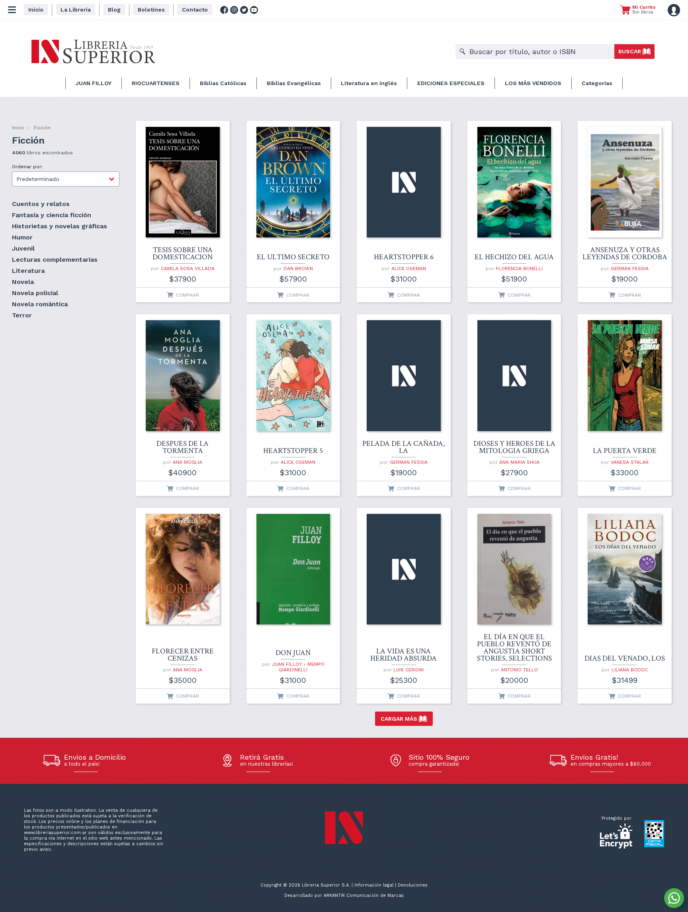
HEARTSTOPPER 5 (293, 451)
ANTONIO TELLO (519, 670)
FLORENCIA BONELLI (519, 268)
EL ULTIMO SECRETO (293, 257)
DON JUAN (293, 653)
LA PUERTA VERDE (625, 451)
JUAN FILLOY (93, 83)
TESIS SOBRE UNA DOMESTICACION (182, 254)
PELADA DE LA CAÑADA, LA (403, 447)
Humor (22, 237)
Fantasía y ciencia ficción (51, 215)
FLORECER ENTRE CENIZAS (183, 655)
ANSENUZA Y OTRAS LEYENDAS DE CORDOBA (624, 254)
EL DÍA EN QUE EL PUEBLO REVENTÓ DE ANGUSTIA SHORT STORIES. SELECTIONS (514, 648)
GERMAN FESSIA (630, 268)
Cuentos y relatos (41, 204)
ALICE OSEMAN (408, 268)
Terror (22, 315)
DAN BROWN (298, 268)
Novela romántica (40, 304)
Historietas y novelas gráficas (59, 226)
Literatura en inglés (369, 83)
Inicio (18, 127)
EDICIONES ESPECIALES (451, 83)
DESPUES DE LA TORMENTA (182, 447)
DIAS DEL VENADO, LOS (624, 658)
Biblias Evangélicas (294, 83)
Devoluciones (413, 885)
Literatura (28, 270)
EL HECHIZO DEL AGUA (514, 257)
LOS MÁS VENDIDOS (533, 83)
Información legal (373, 885)
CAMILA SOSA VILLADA (188, 268)
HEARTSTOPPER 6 (404, 257)
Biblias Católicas (223, 83)
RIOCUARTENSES (156, 83)
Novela (23, 282)
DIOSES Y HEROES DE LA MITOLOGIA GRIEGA (514, 447)
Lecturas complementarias (55, 259)
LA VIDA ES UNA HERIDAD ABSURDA (403, 655)
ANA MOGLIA (187, 462)
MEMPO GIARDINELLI (301, 667)
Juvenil (23, 248)
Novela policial (35, 293)
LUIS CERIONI (408, 670)
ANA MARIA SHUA (519, 462)
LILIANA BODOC (630, 670)
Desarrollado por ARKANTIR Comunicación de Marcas (344, 895)
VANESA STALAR (630, 462)
